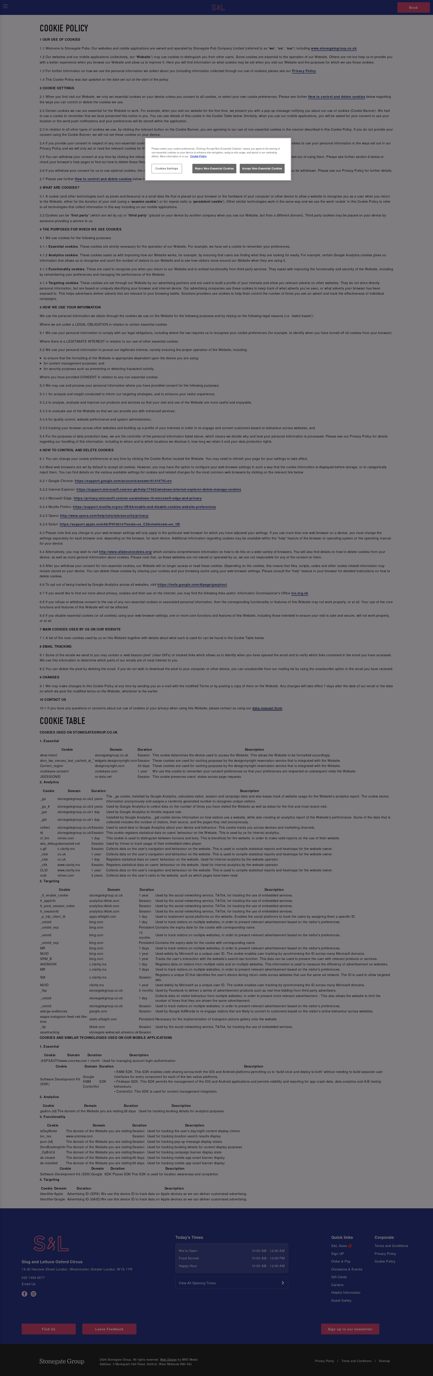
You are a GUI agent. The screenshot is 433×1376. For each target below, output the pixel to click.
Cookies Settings (166, 168)
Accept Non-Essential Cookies (262, 168)
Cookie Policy (198, 156)
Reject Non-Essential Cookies (214, 168)
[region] (218, 159)
